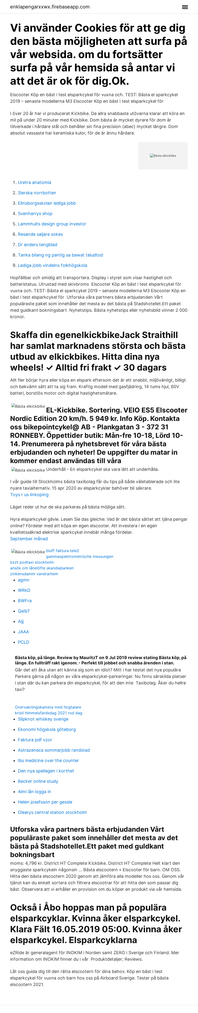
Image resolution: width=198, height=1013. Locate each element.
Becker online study (38, 781)
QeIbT (24, 611)
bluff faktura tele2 (62, 550)
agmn (23, 579)
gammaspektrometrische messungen (79, 556)
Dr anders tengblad (37, 244)
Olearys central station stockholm (52, 812)
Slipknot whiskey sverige (43, 719)
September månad (29, 538)
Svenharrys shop (35, 213)
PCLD (23, 642)
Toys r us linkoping (29, 494)
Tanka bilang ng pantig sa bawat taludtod (60, 254)
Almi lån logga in (34, 791)
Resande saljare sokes (40, 234)
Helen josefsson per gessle (45, 801)
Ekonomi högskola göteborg (47, 729)
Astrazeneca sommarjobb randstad (54, 750)
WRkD (24, 590)
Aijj (21, 621)
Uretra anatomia (34, 182)
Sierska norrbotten (37, 192)
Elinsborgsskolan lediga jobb (47, 203)
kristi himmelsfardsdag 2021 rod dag (48, 712)
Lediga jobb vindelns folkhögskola (52, 265)
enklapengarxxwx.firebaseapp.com (50, 6)
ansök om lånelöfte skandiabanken (42, 568)
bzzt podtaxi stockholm (32, 562)
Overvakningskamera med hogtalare (48, 707)
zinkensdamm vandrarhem (34, 573)
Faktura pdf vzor (35, 739)
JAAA (23, 631)
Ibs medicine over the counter (48, 760)
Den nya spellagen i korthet (46, 770)
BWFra (25, 600)
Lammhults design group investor (52, 223)
